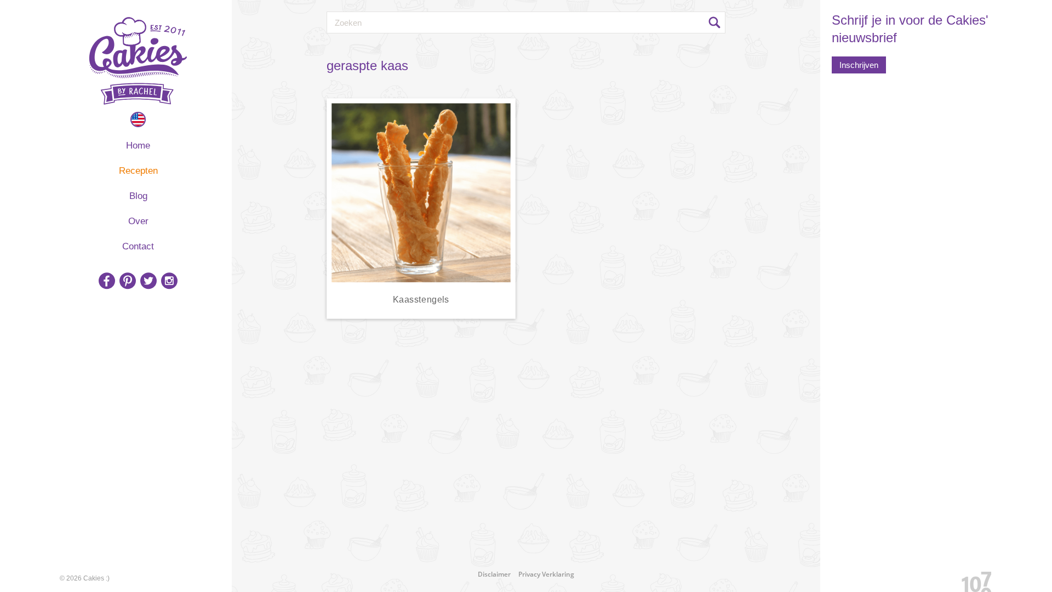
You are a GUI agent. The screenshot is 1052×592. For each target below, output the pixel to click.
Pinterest (128, 281)
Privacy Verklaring (546, 574)
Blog (138, 196)
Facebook (107, 281)
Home (138, 145)
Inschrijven (858, 65)
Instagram (169, 281)
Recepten (138, 171)
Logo (138, 61)
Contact (138, 246)
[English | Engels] (138, 119)
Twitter (148, 281)
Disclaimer (494, 574)
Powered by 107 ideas (972, 579)
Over (138, 221)
